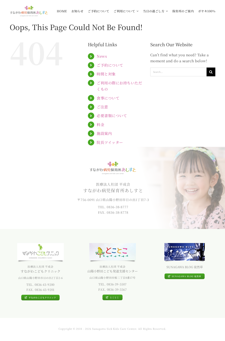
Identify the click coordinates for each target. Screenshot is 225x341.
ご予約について (110, 65)
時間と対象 (106, 74)
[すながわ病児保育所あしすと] (29, 6)
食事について (108, 98)
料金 (100, 124)
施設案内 (104, 133)
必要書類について (112, 115)
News (102, 56)
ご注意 (102, 106)
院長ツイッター (110, 142)
